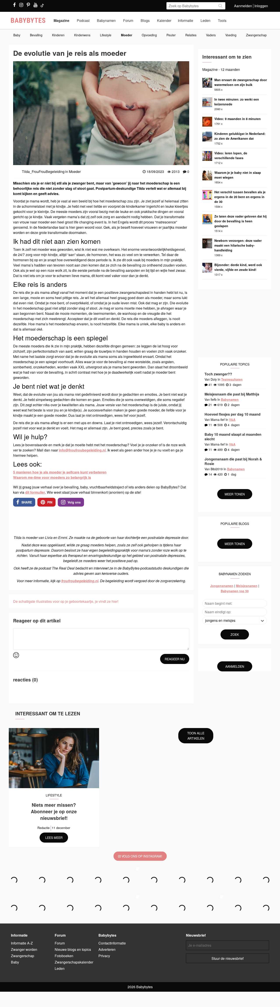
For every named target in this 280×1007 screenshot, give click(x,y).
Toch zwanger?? (218, 373)
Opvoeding (149, 35)
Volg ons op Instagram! (141, 856)
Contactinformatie (112, 943)
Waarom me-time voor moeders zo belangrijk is (52, 477)
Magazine (61, 20)
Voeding (230, 35)
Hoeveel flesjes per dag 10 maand (233, 414)
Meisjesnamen (246, 586)
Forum (128, 20)
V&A (232, 419)
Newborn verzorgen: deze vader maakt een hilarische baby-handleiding (238, 245)
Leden (205, 20)
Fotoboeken (64, 955)
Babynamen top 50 (235, 591)
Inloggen (261, 5)
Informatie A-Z (22, 943)
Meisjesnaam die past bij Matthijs (232, 394)
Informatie (185, 20)
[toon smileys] (16, 655)
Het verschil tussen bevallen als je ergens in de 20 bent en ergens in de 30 (240, 197)
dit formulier (35, 492)
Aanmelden (243, 5)
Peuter (171, 35)
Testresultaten (232, 379)
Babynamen (106, 20)
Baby (16, 35)
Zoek (235, 634)
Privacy (104, 955)
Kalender (164, 20)
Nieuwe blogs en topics (73, 949)
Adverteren (107, 949)
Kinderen (58, 35)
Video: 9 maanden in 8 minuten (237, 119)
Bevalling (36, 35)
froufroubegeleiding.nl (79, 580)
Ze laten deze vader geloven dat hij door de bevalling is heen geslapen (240, 221)
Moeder (126, 35)
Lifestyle (105, 35)
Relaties (190, 35)
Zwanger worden (24, 949)
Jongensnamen (221, 586)
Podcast (83, 20)
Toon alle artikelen (195, 735)
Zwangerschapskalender (74, 962)
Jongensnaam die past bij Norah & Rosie (233, 461)
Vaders (211, 35)
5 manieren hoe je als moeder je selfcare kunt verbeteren (60, 472)
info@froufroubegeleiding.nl (82, 450)
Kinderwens (82, 35)
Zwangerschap (256, 35)
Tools (222, 20)
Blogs (145, 20)
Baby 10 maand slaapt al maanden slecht (233, 436)
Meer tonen (235, 494)
